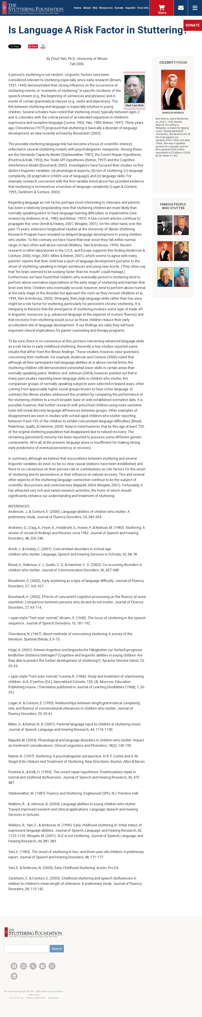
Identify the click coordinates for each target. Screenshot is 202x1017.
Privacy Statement (36, 998)
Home (77, 7)
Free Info (143, 7)
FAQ (95, 7)
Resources (106, 7)
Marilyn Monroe (173, 112)
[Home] (33, 8)
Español (130, 7)
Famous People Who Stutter (173, 206)
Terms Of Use (16, 998)
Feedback (53, 998)
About (87, 7)
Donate (119, 7)
